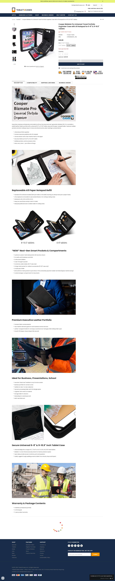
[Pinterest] (78, 545)
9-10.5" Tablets (71, 45)
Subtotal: (60, 57)
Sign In (90, 11)
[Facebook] (69, 545)
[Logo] (22, 9)
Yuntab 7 (18, 19)
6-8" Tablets (62, 45)
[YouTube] (81, 545)
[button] (69, 61)
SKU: (59, 37)
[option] (37, 44)
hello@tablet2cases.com (26, 571)
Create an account (98, 11)
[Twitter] (72, 545)
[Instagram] (75, 545)
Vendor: (60, 35)
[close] (102, 1)
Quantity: (60, 51)
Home (13, 19)
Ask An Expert (40, 66)
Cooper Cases (70, 35)
